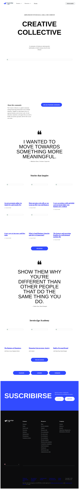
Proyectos (25, 430)
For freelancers (44, 436)
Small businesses (45, 445)
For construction (44, 432)
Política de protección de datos (25, 479)
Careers (61, 424)
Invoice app (25, 428)
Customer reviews (27, 438)
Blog (42, 424)
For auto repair (44, 434)
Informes (25, 432)
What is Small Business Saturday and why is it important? (39, 234)
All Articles (39, 248)
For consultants (44, 438)
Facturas (24, 424)
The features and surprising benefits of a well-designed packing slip (62, 235)
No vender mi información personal (34, 479)
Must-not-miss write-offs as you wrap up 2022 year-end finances (39, 204)
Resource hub (44, 430)
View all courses (39, 359)
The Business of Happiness (12, 348)
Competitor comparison (46, 444)
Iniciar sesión (70, 3)
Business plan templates (46, 442)
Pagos (24, 426)
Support (43, 428)
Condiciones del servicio (43, 479)
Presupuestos (26, 436)
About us (61, 426)
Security (61, 428)
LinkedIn (39, 373)
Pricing (35, 3)
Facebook (21, 373)
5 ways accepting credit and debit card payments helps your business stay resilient (63, 204)
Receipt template (45, 440)
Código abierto (59, 479)
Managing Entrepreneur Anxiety (39, 348)
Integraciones (26, 434)
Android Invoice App (46, 451)
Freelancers (43, 447)
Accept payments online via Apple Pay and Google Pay (13, 204)
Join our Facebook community (51, 104)
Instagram (57, 373)
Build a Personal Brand (60, 348)
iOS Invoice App (45, 449)
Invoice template (45, 426)
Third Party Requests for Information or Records (64, 430)
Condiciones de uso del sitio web (52, 479)
